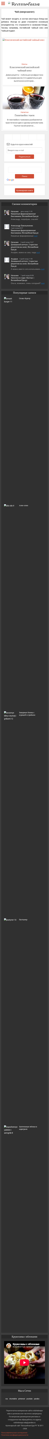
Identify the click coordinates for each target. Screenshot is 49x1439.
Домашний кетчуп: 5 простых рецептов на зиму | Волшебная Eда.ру (24, 247)
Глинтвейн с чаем (24, 115)
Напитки (24, 112)
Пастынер (23, 919)
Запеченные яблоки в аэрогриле (28, 1127)
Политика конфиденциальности (14, 1435)
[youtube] (33, 137)
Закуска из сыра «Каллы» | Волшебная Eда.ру (22, 278)
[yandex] (41, 137)
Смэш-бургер (24, 298)
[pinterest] (24, 137)
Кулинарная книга (24, 190)
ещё (35, 235)
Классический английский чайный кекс (24, 69)
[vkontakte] (16, 137)
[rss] (8, 137)
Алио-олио (23, 505)
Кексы (24, 64)
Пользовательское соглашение (14, 1433)
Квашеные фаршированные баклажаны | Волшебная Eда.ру (25, 214)
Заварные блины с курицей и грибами (27, 713)
